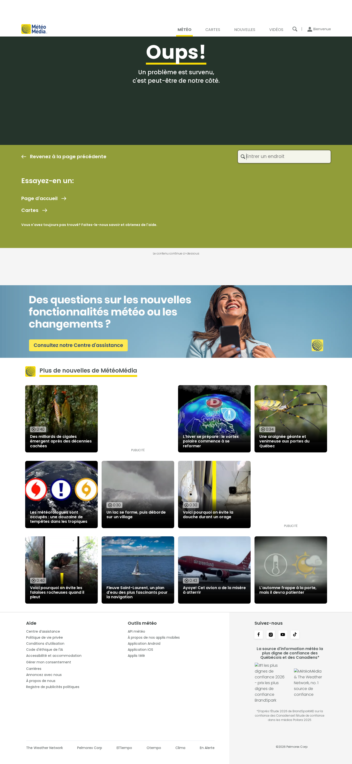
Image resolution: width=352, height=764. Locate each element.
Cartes (29, 210)
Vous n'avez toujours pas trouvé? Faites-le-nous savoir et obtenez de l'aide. (89, 224)
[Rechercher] (294, 29)
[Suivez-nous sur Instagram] (271, 635)
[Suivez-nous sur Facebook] (259, 635)
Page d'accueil (39, 198)
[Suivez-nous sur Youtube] (283, 635)
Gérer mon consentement (48, 662)
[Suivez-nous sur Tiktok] (295, 635)
